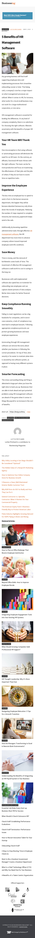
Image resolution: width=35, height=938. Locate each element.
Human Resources (7, 420)
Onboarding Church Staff (10, 846)
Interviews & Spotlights (10, 805)
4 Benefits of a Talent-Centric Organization (17, 875)
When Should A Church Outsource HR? (15, 816)
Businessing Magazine (8, 3)
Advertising (23, 927)
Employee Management (22, 418)
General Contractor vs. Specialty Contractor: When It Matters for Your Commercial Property (15, 499)
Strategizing (6, 547)
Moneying (5, 773)
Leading (4, 579)
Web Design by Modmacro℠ (19, 932)
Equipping (5, 29)
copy (28, 412)
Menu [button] (31, 3)
